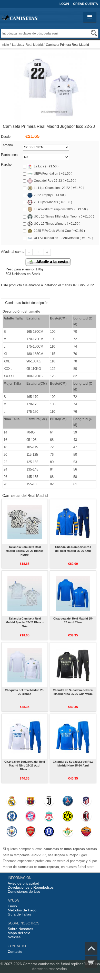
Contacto (15, 951)
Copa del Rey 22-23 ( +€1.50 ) (55, 180)
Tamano (7, 145)
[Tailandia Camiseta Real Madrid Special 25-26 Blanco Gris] (24, 593)
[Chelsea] (11, 817)
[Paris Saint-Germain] (67, 802)
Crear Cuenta (85, 4)
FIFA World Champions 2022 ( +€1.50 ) (61, 209)
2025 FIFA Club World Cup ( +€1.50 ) (59, 231)
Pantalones (9, 155)
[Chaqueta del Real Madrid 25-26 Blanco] (24, 665)
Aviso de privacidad (23, 883)
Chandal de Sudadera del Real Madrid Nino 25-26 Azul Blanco (24, 765)
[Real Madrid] (11, 802)
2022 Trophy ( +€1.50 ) (50, 195)
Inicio (5, 45)
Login (64, 4)
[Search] (94, 33)
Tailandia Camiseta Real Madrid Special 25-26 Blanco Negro (25, 550)
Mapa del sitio (19, 933)
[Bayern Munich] (30, 817)
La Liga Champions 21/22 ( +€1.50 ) (59, 188)
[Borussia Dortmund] (67, 817)
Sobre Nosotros (20, 929)
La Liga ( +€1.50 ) (46, 166)
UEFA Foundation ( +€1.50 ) (53, 173)
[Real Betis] (67, 832)
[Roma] (86, 832)
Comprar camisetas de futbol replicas (53, 964)
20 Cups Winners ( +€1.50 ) (53, 202)
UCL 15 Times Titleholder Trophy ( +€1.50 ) (64, 216)
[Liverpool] (49, 817)
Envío (12, 906)
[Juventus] (49, 802)
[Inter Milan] (49, 832)
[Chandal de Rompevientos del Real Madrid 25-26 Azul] (73, 521)
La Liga (17, 45)
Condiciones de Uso (24, 891)
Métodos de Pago (22, 910)
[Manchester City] (11, 832)
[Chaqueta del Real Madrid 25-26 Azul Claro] (73, 593)
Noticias (14, 937)
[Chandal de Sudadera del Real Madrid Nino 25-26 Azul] (73, 736)
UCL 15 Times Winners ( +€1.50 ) (57, 223)
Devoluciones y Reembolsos (31, 887)
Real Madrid (34, 45)
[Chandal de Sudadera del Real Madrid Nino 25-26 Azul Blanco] (24, 736)
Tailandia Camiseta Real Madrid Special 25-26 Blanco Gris (25, 622)
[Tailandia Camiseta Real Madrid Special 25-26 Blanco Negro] (24, 521)
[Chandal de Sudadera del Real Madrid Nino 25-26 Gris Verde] (73, 665)
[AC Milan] (86, 817)
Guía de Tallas (19, 914)
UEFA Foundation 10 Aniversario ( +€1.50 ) (63, 238)
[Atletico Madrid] (86, 802)
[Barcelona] (30, 802)
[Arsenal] (30, 832)
